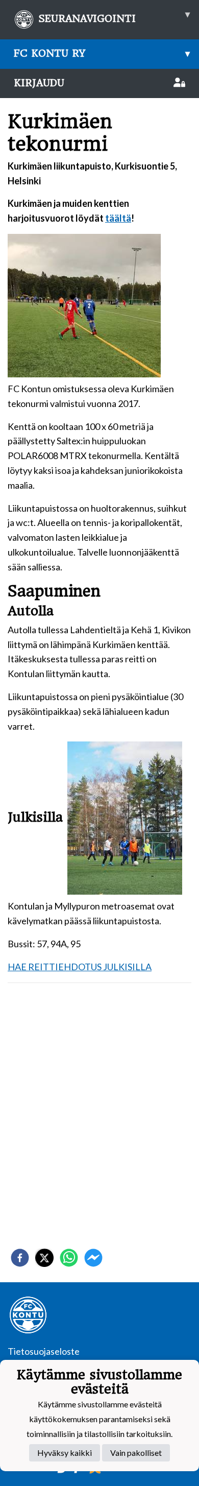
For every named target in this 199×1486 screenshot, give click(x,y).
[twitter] (44, 1258)
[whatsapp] (69, 1258)
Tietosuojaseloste (44, 1351)
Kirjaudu (39, 83)
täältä (118, 218)
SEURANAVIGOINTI (114, 16)
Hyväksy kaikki (64, 1452)
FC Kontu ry (102, 53)
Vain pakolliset (136, 1452)
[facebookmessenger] (93, 1258)
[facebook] (20, 1258)
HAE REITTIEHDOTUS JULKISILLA (80, 966)
